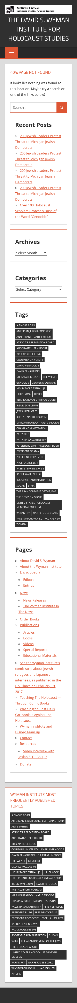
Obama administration (31, 428)
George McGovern (44, 382)
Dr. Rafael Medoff (28, 377)
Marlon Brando (27, 422)
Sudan (20, 485)
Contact (26, 738)
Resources (28, 743)
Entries (28, 585)
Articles (29, 632)
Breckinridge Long (28, 354)
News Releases (34, 600)
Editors (28, 579)
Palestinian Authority (31, 440)
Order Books (29, 619)
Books (28, 638)
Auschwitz (23, 348)
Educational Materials (40, 655)
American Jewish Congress (33, 331)
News (24, 593)
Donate (25, 764)
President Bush (49, 445)
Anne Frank (23, 337)
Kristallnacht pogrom (31, 417)
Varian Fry (23, 513)
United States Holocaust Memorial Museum (33, 505)
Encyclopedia (30, 572)
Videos (28, 644)
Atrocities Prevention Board (35, 342)
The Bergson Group (29, 497)
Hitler (38, 394)
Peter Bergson (26, 445)
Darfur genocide (27, 365)
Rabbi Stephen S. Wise (30, 468)
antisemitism (42, 337)
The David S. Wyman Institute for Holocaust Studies (39, 29)
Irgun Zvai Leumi (27, 405)
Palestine (22, 434)
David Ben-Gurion (28, 371)
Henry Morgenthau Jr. (31, 388)
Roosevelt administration (33, 480)
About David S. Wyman (37, 560)
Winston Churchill (29, 518)
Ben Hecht (40, 348)
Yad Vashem (52, 518)
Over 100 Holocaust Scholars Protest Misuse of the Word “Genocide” (35, 211)
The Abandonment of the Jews (36, 491)
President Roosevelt (30, 457)
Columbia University (29, 360)
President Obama (27, 451)
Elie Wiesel (50, 377)
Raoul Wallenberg (28, 474)
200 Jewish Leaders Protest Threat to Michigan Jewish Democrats (38, 142)
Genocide (22, 382)
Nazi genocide (49, 422)
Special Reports (35, 649)
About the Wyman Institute (41, 566)
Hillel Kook (23, 394)
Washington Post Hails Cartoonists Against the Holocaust (35, 715)
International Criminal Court (36, 399)
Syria (31, 485)
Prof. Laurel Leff (27, 463)
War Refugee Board (45, 513)
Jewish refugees (26, 411)
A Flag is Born (25, 325)
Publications (29, 625)
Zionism (21, 524)
